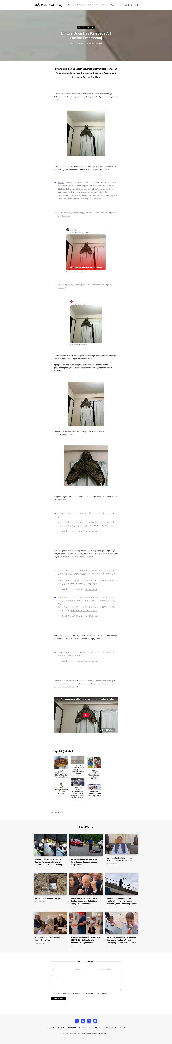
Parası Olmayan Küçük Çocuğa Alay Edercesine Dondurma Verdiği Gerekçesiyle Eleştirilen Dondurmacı (121, 940)
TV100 (61, 182)
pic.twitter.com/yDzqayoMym (83, 583)
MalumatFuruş (103, 1033)
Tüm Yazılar (71, 1027)
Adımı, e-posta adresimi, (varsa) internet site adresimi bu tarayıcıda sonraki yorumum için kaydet (80, 993)
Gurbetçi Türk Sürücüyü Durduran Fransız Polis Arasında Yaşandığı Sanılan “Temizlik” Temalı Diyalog (48, 862)
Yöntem (97, 1027)
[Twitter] (55, 812)
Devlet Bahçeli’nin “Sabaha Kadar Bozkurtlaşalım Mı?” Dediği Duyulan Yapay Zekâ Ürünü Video (85, 901)
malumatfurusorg (76, 43)
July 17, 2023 (91, 531)
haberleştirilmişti (71, 687)
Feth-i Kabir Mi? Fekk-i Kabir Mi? (48, 898)
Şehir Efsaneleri (85, 1027)
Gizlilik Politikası (110, 1027)
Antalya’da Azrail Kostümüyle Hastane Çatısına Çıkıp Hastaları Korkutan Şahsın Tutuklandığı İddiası (122, 901)
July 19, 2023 (91, 589)
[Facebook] (52, 812)
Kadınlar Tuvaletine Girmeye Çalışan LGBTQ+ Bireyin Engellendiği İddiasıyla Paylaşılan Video (85, 940)
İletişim (122, 1027)
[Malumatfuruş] (48, 5)
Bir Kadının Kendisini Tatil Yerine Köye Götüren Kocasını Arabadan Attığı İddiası (84, 862)
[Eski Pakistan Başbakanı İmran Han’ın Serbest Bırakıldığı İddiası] (121, 844)
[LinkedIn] (58, 812)
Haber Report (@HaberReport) (72, 284)
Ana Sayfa (50, 1027)
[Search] (136, 5)
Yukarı (86, 1038)
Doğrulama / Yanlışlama (86, 27)
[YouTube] (95, 1021)
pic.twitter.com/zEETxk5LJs (102, 525)
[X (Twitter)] (83, 1021)
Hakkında (60, 1027)
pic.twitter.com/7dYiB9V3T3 (71, 655)
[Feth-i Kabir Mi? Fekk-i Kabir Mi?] (50, 884)
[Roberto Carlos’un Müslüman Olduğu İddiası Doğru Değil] (50, 923)
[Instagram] (89, 1021)
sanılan (107, 97)
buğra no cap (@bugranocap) (71, 212)
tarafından (58, 687)
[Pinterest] (62, 812)
